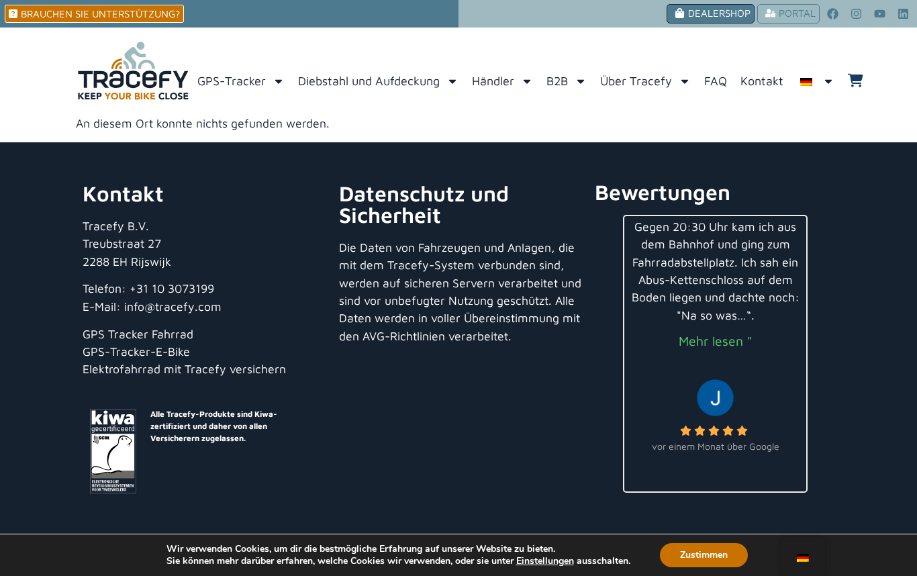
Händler (493, 81)
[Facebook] (833, 14)
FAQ (715, 81)
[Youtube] (880, 14)
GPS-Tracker (231, 81)
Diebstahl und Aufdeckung (369, 81)
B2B (557, 81)
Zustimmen (704, 554)
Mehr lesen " (715, 340)
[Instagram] (856, 14)
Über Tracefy (636, 81)
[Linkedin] (903, 14)
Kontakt (761, 81)
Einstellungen (545, 561)
